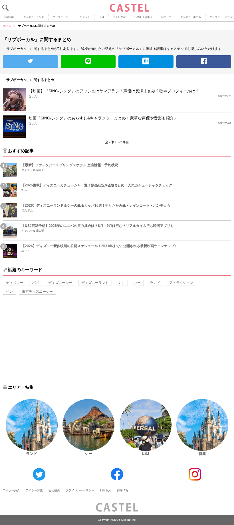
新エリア (166, 17)
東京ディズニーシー (37, 292)
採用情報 (122, 490)
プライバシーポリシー (80, 490)
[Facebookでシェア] (203, 61)
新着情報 (9, 17)
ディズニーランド (33, 17)
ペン (9, 292)
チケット (85, 17)
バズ (35, 283)
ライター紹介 (11, 490)
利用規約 (105, 490)
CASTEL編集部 (143, 17)
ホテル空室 (119, 17)
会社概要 (54, 490)
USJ (101, 17)
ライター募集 (34, 490)
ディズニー (14, 283)
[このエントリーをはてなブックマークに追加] (146, 61)
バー (137, 283)
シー (88, 453)
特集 (202, 453)
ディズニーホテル (190, 17)
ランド (155, 283)
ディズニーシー (62, 17)
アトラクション (181, 283)
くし (121, 283)
